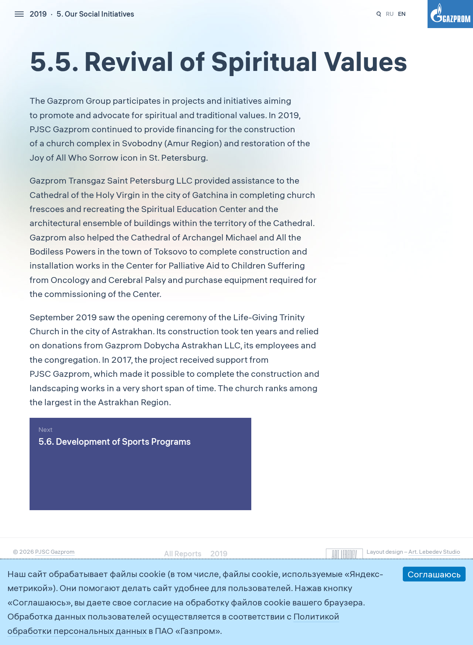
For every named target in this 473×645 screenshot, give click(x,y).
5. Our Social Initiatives (95, 13)
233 (379, 14)
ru (390, 13)
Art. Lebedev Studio (434, 551)
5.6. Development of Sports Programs (114, 441)
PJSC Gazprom (55, 551)
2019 (38, 13)
